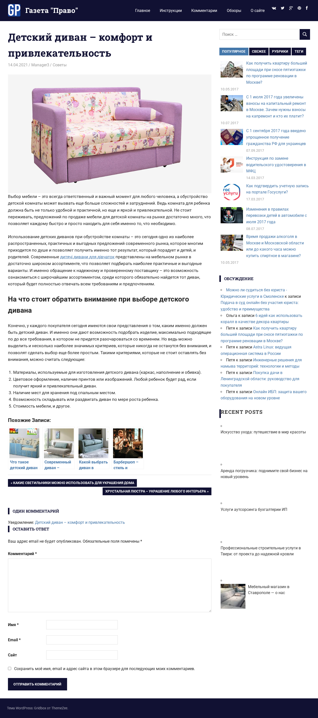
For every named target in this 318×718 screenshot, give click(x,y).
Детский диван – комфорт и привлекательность (80, 522)
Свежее (259, 51)
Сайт (12, 655)
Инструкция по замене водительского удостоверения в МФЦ (276, 164)
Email (14, 640)
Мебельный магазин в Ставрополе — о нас (268, 589)
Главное (142, 10)
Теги (299, 51)
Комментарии (204, 10)
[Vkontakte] (273, 8)
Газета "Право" (51, 10)
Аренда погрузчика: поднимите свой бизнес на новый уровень (264, 473)
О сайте (258, 10)
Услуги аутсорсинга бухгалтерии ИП (254, 509)
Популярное (233, 51)
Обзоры (234, 10)
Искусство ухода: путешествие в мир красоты (263, 432)
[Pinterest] (299, 8)
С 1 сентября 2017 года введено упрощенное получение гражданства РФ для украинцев (276, 137)
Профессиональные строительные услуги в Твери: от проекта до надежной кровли (261, 551)
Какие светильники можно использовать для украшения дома (73, 484)
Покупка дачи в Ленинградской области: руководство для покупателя (260, 379)
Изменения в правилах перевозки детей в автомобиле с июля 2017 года (276, 215)
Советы (60, 65)
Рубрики (280, 51)
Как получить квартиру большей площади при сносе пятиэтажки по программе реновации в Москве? (262, 334)
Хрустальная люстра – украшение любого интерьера (155, 492)
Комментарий (22, 553)
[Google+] (291, 8)
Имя (13, 624)
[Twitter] (282, 8)
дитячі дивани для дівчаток (87, 256)
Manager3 (40, 65)
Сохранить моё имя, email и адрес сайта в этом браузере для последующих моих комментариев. (104, 668)
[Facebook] (307, 8)
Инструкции (171, 10)
